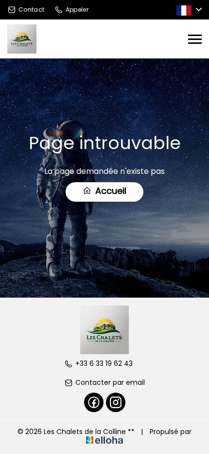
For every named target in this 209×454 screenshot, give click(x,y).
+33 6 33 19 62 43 (104, 363)
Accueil (109, 191)
